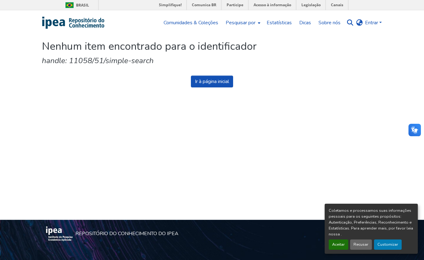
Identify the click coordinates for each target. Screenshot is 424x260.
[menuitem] (242, 22)
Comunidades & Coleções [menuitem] (191, 22)
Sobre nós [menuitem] (329, 22)
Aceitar (338, 244)
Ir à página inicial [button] (212, 81)
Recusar (361, 244)
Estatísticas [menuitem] (279, 22)
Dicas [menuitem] (305, 22)
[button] (73, 22)
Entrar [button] (372, 22)
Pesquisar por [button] (240, 22)
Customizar (387, 244)
